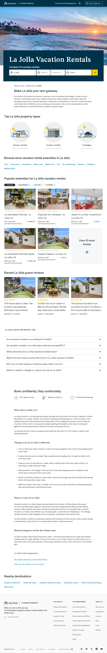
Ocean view (15, 164)
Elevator (81, 164)
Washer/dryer (9, 169)
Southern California (12, 583)
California (30, 86)
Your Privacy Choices (64, 649)
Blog (97, 621)
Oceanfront (26, 164)
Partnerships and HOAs (81, 616)
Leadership (100, 611)
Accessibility (51, 649)
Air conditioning (68, 164)
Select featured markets (81, 621)
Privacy (31, 649)
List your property (79, 607)
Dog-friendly (23, 184)
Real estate (77, 634)
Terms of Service (40, 649)
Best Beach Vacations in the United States (30, 560)
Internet (50, 184)
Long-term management (81, 625)
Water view (38, 164)
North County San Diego (91, 583)
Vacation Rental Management (65, 3)
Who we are (100, 607)
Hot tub (37, 184)
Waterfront (49, 164)
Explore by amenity (60, 607)
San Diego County (71, 583)
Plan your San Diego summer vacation (29, 564)
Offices (98, 630)
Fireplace (91, 164)
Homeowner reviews (80, 611)
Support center (59, 616)
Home (16, 86)
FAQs (74, 639)
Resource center (78, 630)
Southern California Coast (50, 583)
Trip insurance (59, 621)
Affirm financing (60, 625)
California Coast (29, 583)
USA (22, 86)
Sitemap (23, 649)
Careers (98, 616)
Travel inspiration (60, 611)
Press (98, 625)
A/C (58, 164)
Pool (6, 164)
